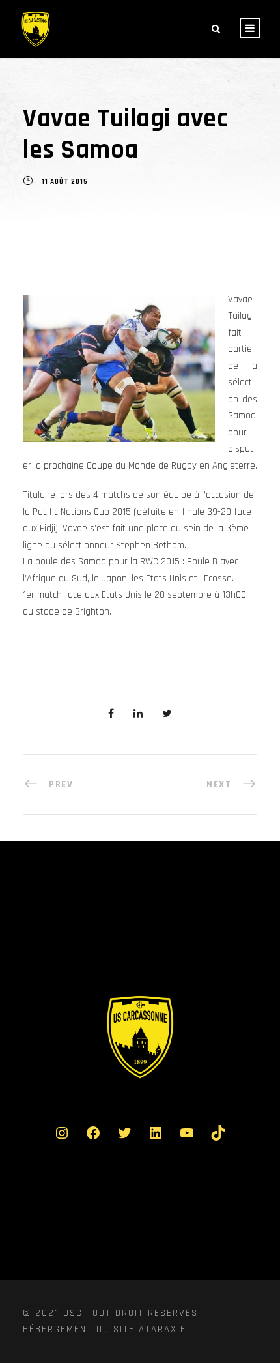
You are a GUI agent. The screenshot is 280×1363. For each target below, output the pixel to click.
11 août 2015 (65, 182)
